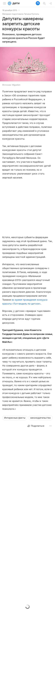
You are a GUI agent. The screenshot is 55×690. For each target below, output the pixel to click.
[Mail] (9, 3)
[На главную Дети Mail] (15, 3)
